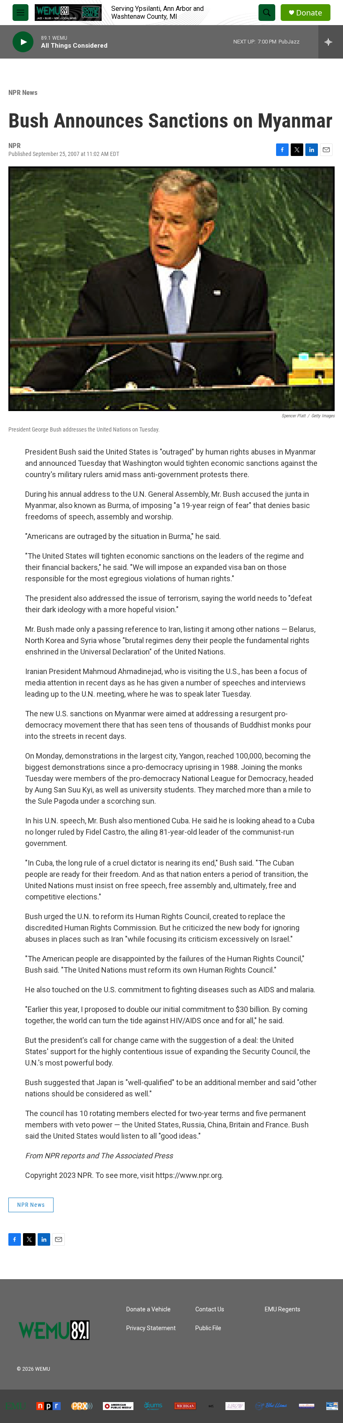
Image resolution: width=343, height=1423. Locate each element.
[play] (23, 42)
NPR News (23, 92)
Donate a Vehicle (148, 1309)
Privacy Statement (151, 1328)
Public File (208, 1328)
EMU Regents (282, 1309)
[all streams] (330, 42)
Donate (309, 12)
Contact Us (209, 1309)
